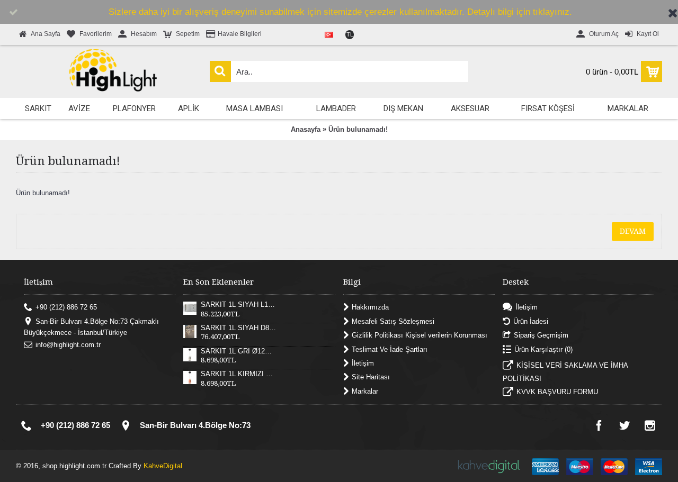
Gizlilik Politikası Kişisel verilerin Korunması (419, 335)
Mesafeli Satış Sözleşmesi (393, 321)
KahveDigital (163, 466)
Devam (633, 231)
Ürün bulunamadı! (358, 129)
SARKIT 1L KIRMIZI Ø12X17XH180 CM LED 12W (238, 374)
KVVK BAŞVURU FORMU (557, 392)
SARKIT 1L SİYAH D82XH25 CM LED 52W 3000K (238, 328)
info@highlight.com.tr (68, 345)
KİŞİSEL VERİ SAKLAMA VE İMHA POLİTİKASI (565, 372)
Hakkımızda (370, 307)
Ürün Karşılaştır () (543, 349)
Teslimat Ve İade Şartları (389, 349)
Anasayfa (305, 129)
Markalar (365, 391)
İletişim (363, 363)
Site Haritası (371, 377)
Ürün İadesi (530, 321)
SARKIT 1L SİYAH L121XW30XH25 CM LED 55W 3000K (238, 304)
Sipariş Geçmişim (541, 335)
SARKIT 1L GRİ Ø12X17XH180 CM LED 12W (238, 351)
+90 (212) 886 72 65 (66, 307)
